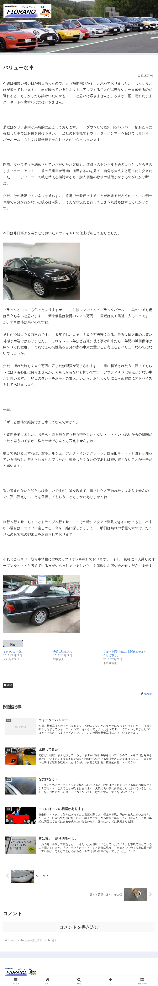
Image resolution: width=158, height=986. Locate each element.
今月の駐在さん (62, 651)
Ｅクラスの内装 (12, 651)
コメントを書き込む (79, 927)
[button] (146, 679)
